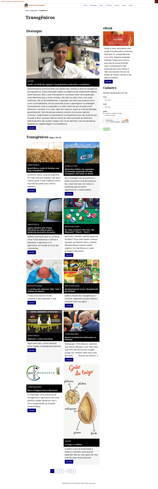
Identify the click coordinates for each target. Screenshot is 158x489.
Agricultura (71, 166)
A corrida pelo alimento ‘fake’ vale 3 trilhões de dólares (44, 290)
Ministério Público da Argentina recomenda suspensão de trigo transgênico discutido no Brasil (79, 171)
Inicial (85, 5)
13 (69, 471)
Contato (117, 5)
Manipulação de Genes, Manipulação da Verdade (81, 290)
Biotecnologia (72, 226)
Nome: (105, 97)
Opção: (105, 111)
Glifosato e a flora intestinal (40, 339)
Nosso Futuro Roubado (37, 5)
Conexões (109, 5)
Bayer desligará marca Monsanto (42, 390)
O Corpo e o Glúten (73, 444)
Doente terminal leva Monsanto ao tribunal (80, 338)
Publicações (93, 5)
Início (27, 10)
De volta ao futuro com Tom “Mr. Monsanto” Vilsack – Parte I (79, 231)
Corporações (72, 334)
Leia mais (31, 128)
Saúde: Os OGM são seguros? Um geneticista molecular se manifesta (58, 84)
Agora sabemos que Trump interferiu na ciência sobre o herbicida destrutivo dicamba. (41, 230)
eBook (124, 5)
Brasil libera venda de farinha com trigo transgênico (43, 169)
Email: (105, 104)
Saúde (30, 81)
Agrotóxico (33, 165)
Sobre (101, 5)
